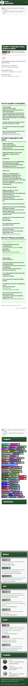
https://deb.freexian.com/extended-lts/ (12, 134)
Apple (6, 625)
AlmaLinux (6, 444)
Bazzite (5, 448)
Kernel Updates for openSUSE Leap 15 (12, 305)
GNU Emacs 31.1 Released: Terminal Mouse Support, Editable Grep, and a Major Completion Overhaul (13, 603)
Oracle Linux (14, 478)
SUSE (5, 494)
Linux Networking (16, 469)
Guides (21, 458)
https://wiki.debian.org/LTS (14, 234)
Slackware (6, 490)
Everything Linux (7, 453)
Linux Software (17, 471)
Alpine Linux (15, 444)
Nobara (5, 478)
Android (5, 446)
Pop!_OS (5, 480)
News (4, 58)
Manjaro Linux (6, 476)
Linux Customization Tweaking (10, 464)
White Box (14, 496)
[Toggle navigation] (26, 3)
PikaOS (23, 478)
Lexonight (11, 666)
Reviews (6, 485)
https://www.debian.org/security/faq (11, 252)
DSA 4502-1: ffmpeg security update (11, 76)
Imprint (2, 684)
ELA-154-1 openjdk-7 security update (11, 67)
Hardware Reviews (15, 460)
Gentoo (5, 458)
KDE (14, 462)
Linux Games (6, 467)
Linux (21, 462)
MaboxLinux (6, 474)
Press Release (14, 480)
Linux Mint (6, 469)
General (15, 455)
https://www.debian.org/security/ (11, 247)
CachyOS (12, 448)
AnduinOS (13, 446)
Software (15, 490)
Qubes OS (5, 483)
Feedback (6, 455)
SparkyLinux (17, 492)
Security (6, 487)
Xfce (21, 496)
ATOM (23, 684)
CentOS (21, 448)
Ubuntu (19, 494)
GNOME (13, 458)
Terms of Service (8, 684)
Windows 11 (6, 567)
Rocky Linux (15, 485)
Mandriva (15, 474)
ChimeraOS (6, 451)
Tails (12, 494)
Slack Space (15, 487)
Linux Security (6, 471)
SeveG (10, 672)
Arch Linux (22, 446)
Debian (6, 52)
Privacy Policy (16, 684)
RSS (21, 684)
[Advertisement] (14, 29)
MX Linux (22, 476)
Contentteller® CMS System (12, 681)
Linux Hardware (17, 467)
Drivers (22, 451)
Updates (6, 496)
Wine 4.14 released (20, 308)
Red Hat (14, 483)
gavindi (10, 660)
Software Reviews (7, 492)
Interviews (6, 462)
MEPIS (15, 476)
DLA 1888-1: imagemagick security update (12, 71)
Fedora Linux (18, 453)
